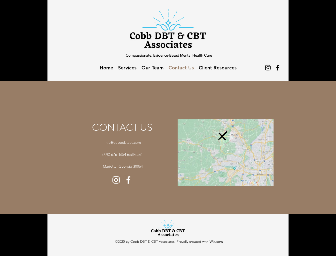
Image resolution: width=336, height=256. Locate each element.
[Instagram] (268, 67)
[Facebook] (277, 67)
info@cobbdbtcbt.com (123, 142)
